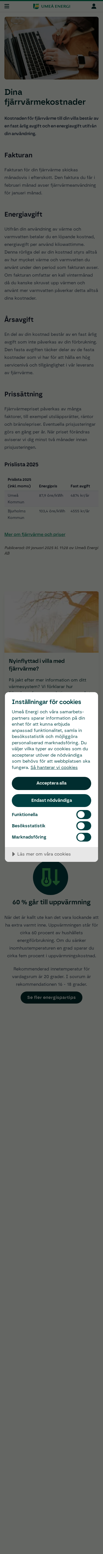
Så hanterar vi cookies (54, 767)
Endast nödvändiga (51, 800)
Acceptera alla (51, 783)
